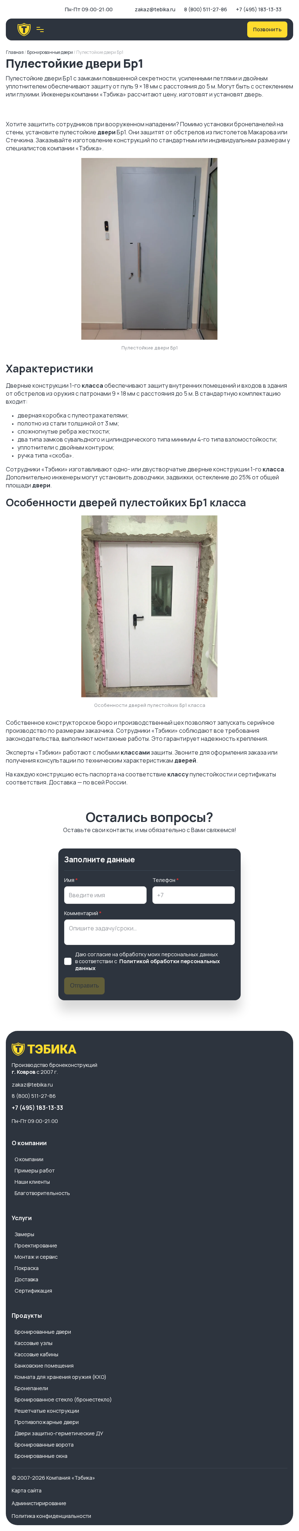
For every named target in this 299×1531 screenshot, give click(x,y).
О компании (29, 1159)
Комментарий (81, 913)
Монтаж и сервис (36, 1256)
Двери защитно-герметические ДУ (59, 1433)
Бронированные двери (43, 1331)
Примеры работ (35, 1170)
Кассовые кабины (36, 1354)
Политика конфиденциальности (51, 1515)
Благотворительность (42, 1193)
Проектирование (36, 1245)
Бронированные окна (41, 1455)
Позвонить (267, 29)
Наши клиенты (32, 1181)
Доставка (26, 1279)
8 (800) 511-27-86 (205, 9)
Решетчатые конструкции (47, 1410)
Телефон (163, 880)
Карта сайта (27, 1490)
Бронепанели (31, 1388)
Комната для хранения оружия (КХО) (60, 1376)
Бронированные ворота (44, 1444)
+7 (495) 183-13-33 (258, 9)
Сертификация (33, 1290)
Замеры (24, 1234)
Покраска (27, 1268)
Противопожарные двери (47, 1422)
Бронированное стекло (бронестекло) (63, 1399)
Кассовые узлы (34, 1343)
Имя (69, 880)
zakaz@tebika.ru (155, 9)
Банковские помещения (44, 1365)
